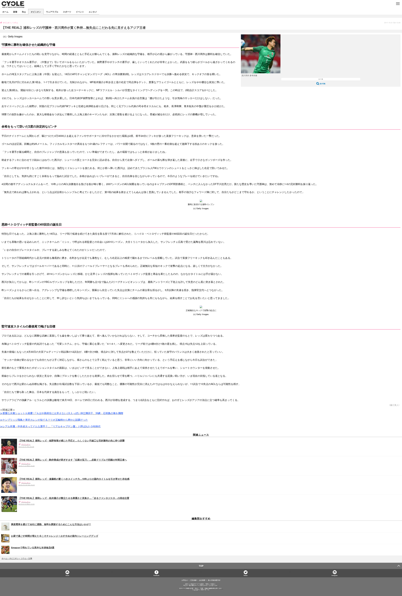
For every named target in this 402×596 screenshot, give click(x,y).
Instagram (334, 575)
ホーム (5, 12)
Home (67, 575)
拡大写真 (322, 83)
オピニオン (36, 12)
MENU (397, 3)
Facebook (156, 575)
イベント (80, 12)
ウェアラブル (52, 12)
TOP (201, 565)
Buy (24, 12)
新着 (15, 12)
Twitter (245, 575)
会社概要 (202, 580)
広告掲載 (193, 580)
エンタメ (93, 12)
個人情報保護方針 (214, 580)
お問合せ (185, 580)
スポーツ (67, 12)
